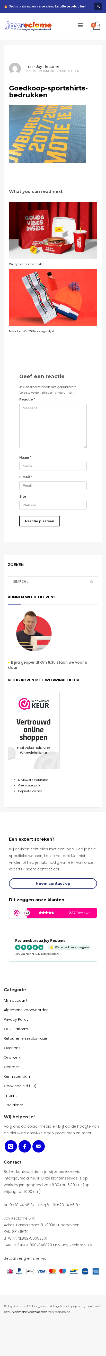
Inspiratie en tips (30, 791)
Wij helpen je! (19, 1116)
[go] (91, 582)
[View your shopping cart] (96, 26)
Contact (12, 1162)
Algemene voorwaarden (29, 1312)
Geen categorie (29, 785)
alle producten (72, 6)
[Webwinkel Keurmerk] (34, 730)
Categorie (15, 989)
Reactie (27, 399)
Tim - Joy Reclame (42, 66)
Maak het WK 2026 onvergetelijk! (31, 331)
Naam (25, 457)
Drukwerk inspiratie (33, 780)
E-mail (25, 477)
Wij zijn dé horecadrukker (27, 264)
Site (22, 496)
